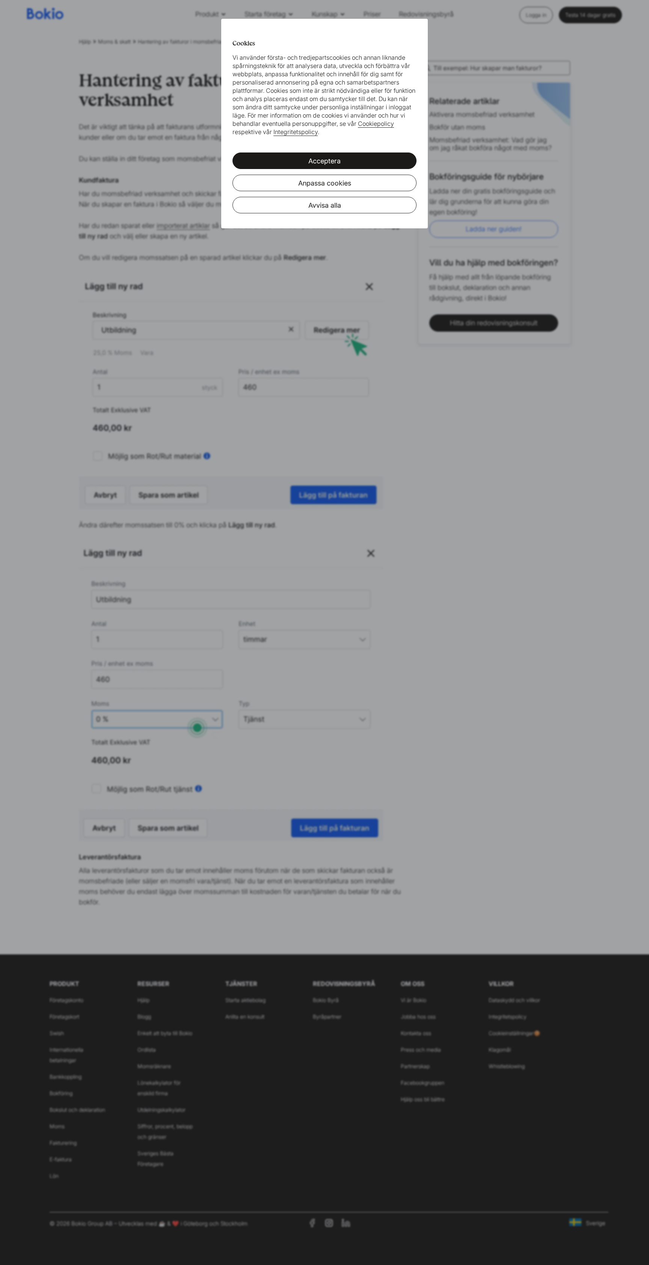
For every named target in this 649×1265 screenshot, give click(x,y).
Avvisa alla (324, 205)
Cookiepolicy (376, 123)
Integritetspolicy (295, 132)
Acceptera (324, 161)
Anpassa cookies (324, 183)
